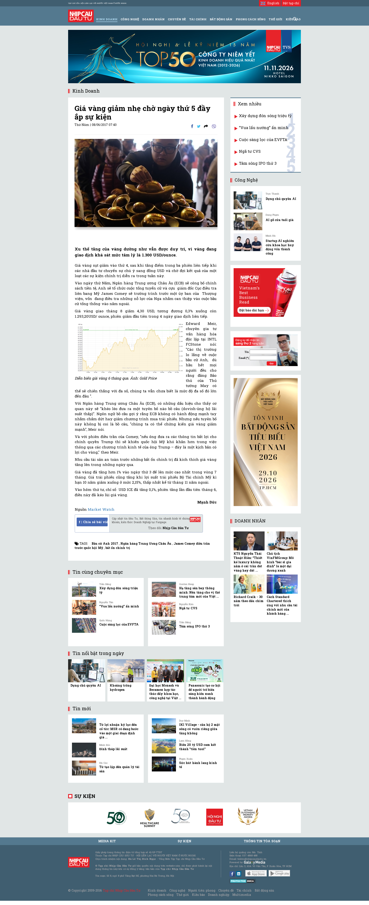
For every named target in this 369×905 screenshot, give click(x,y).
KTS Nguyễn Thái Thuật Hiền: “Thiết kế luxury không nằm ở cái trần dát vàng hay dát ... (248, 561)
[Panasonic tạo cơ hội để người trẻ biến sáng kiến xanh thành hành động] (204, 670)
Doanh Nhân (153, 19)
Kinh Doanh (106, 19)
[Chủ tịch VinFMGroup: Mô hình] (282, 541)
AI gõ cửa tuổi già (279, 220)
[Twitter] (199, 126)
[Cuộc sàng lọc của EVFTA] (84, 625)
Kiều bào (198, 895)
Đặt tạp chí (291, 3)
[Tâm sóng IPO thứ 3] (164, 627)
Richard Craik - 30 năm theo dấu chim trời (249, 601)
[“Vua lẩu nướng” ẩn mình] (84, 607)
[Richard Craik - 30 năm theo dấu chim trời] (249, 584)
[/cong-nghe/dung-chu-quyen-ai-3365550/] (248, 200)
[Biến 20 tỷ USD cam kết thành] (164, 745)
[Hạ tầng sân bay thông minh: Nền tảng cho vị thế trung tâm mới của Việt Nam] (164, 589)
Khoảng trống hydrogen (120, 687)
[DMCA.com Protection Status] (243, 880)
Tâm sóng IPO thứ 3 (194, 626)
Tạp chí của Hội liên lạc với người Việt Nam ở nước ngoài (97, 3)
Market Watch (101, 509)
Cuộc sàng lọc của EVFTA (119, 624)
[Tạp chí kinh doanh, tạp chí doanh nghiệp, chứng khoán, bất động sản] (81, 15)
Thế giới (275, 19)
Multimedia (241, 895)
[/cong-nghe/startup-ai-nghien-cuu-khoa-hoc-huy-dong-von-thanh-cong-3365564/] (248, 242)
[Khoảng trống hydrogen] (126, 670)
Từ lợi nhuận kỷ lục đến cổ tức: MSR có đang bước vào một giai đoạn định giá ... (118, 731)
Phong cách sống (160, 895)
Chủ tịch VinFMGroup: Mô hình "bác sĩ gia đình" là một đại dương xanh (280, 561)
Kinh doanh (157, 890)
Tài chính (244, 890)
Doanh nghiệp (218, 895)
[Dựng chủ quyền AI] (86, 670)
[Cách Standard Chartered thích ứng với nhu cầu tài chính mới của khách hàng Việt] (282, 584)
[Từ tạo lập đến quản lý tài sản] (84, 768)
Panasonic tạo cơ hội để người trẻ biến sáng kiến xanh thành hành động (205, 691)
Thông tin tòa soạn (262, 841)
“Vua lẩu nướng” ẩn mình (119, 606)
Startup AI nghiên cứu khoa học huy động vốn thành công (280, 247)
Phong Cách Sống (250, 19)
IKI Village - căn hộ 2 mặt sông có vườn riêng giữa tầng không (199, 729)
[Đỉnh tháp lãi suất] (84, 750)
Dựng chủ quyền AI (85, 685)
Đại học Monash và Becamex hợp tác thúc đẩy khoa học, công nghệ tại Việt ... (165, 691)
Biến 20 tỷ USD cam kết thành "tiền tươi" (197, 747)
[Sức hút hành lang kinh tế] (164, 764)
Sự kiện (85, 796)
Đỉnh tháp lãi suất (113, 749)
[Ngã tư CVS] (164, 609)
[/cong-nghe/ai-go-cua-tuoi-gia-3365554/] (248, 221)
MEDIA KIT (107, 841)
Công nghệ (177, 890)
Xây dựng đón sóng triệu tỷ (265, 115)
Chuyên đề (177, 19)
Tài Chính (197, 19)
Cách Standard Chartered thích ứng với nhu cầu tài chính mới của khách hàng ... (282, 605)
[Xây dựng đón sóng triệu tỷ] (84, 589)
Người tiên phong (201, 890)
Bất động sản (221, 19)
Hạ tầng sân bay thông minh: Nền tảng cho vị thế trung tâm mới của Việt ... (199, 592)
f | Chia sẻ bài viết (93, 522)
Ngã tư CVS (188, 608)
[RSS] (206, 126)
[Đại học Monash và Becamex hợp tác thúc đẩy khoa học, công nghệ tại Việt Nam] (165, 670)
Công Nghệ (130, 19)
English (272, 3)
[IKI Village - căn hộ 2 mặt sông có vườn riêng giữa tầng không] (164, 725)
